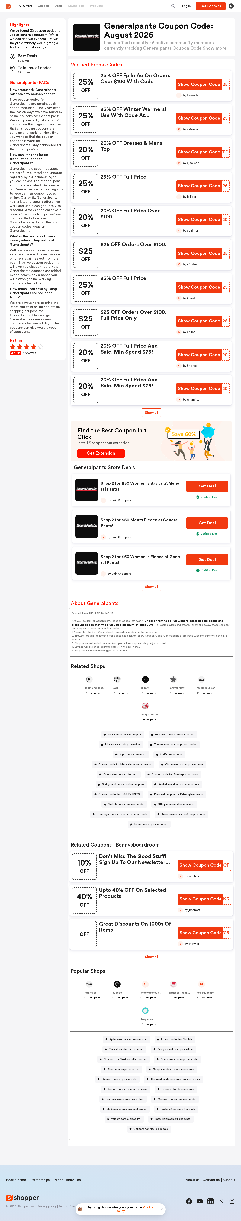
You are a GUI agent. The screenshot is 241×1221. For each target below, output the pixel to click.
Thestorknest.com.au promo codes (175, 744)
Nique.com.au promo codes (150, 824)
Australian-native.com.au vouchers (178, 784)
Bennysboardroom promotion (175, 1049)
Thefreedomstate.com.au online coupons (175, 1079)
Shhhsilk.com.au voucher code (125, 804)
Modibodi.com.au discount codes (126, 1109)
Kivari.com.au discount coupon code (183, 814)
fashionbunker (206, 688)
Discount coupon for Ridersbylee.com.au (178, 794)
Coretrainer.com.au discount (120, 774)
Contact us (211, 1180)
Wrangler (90, 993)
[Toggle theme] (231, 6)
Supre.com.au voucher (132, 754)
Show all (151, 412)
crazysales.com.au (152, 714)
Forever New (176, 688)
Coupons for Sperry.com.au (177, 1089)
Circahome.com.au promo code (184, 764)
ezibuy (144, 688)
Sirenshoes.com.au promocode (179, 1059)
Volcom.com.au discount (125, 1119)
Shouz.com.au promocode (123, 1069)
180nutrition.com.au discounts (172, 1119)
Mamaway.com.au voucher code (176, 1099)
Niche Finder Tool (68, 1180)
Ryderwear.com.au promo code (128, 1039)
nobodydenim (205, 993)
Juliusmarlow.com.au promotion (124, 1099)
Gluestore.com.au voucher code (174, 734)
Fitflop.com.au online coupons (176, 804)
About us (193, 1180)
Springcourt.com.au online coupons (123, 784)
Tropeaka (146, 1019)
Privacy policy (46, 1206)
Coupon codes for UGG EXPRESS (119, 794)
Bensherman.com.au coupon (124, 734)
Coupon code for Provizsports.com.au (175, 774)
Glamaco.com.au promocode (119, 1079)
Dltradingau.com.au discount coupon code (122, 814)
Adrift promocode (171, 754)
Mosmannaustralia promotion (122, 744)
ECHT (116, 688)
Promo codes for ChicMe (176, 1039)
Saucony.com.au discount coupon (127, 1089)
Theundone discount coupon (126, 1049)
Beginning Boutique (96, 688)
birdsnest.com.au (180, 993)
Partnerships (40, 1180)
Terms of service (69, 1206)
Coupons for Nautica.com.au (150, 1129)
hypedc (117, 993)
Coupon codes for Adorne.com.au (173, 1069)
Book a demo (16, 1180)
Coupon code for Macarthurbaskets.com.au (124, 764)
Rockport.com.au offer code (178, 1109)
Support (229, 1180)
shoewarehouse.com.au (155, 993)
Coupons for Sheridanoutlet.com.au (125, 1059)
